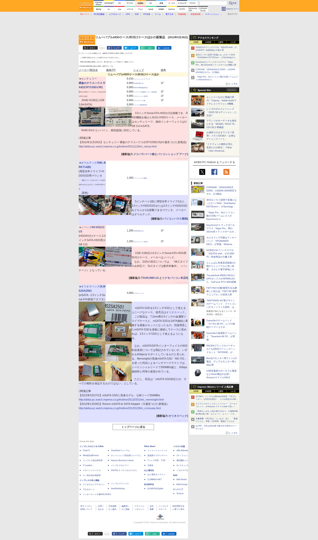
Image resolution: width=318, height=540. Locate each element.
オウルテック (89, 162)
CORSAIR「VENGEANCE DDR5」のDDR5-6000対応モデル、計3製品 (221, 190)
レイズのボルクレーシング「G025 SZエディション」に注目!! (221, 112)
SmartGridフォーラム (120, 450)
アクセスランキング (208, 37)
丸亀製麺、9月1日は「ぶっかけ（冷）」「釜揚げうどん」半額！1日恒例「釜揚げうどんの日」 (217, 421)
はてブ (133, 48)
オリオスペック (90, 286)
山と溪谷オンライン (156, 474)
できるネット (89, 489)
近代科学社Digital (155, 488)
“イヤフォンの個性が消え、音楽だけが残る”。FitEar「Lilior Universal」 (220, 147)
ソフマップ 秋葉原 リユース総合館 (145, 92)
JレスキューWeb (183, 465)
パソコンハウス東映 (140, 178)
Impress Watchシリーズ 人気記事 (215, 386)
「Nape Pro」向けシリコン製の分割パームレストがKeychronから (220, 215)
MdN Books (181, 479)
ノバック (86, 227)
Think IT (86, 450)
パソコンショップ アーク (141, 79)
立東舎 (150, 465)
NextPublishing (118, 488)
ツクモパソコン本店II (140, 96)
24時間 (208, 42)
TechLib (180, 493)
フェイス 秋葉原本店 (140, 105)
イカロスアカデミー (185, 470)
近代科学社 (149, 484)
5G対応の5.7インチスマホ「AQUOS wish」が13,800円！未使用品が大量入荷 (220, 253)
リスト (102, 48)
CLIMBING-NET (154, 479)
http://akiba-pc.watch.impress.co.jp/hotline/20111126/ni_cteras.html (118, 146)
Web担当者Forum (91, 455)
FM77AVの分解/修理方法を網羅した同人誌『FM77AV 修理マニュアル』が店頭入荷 (221, 291)
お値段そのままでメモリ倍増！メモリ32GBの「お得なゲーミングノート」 (221, 135)
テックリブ (178, 489)
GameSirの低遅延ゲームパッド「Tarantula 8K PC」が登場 (221, 336)
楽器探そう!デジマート (157, 455)
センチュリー (89, 78)
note (149, 48)
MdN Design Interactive (186, 484)
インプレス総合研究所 (93, 460)
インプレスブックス (120, 483)
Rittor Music (150, 446)
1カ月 (233, 42)
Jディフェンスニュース (186, 455)
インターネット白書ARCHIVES (97, 494)
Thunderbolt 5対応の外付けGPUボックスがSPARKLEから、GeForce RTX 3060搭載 (221, 278)
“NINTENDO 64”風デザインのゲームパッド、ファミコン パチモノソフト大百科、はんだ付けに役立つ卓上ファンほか (221, 307)
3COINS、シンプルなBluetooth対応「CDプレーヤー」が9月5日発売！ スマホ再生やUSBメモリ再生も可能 (217, 399)
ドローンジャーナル (92, 470)
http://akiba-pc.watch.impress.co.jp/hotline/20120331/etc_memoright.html (121, 399)
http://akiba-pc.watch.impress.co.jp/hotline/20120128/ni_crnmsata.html (120, 408)
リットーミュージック (157, 450)
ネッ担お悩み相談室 (92, 475)
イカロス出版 (179, 446)
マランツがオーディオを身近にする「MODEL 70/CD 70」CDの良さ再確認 (221, 124)
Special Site (204, 90)
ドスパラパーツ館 (139, 100)
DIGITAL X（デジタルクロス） (124, 470)
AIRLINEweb (182, 450)
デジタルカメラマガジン (94, 484)
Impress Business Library (122, 460)
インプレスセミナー (120, 465)
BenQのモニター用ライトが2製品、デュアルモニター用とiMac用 (221, 361)
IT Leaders (87, 465)
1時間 (195, 42)
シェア (116, 48)
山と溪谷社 (149, 470)
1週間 (220, 42)
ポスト (92, 48)
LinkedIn (166, 48)
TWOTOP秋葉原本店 (140, 88)
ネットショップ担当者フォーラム (126, 455)
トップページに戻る (133, 427)
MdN (175, 475)
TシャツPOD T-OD (156, 460)
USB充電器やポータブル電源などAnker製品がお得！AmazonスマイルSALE (221, 374)
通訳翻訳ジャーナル (185, 460)
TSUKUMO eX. (138, 83)
